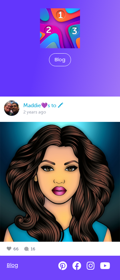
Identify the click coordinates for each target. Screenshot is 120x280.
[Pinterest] (62, 266)
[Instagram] (91, 266)
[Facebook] (76, 266)
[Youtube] (105, 266)
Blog (60, 59)
